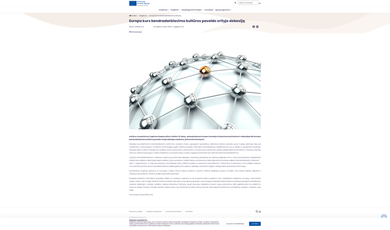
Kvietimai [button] (163, 10)
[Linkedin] (257, 26)
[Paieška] (235, 3)
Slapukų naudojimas (154, 211)
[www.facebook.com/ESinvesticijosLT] (257, 211)
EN (260, 3)
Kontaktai (209, 10)
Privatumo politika (135, 211)
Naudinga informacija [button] (191, 10)
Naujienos (143, 16)
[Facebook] (253, 26)
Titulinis (134, 16)
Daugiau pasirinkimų (235, 224)
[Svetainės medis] (260, 211)
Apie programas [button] (222, 10)
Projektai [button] (174, 10)
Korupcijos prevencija (173, 211)
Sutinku (255, 224)
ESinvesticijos (136, 32)
